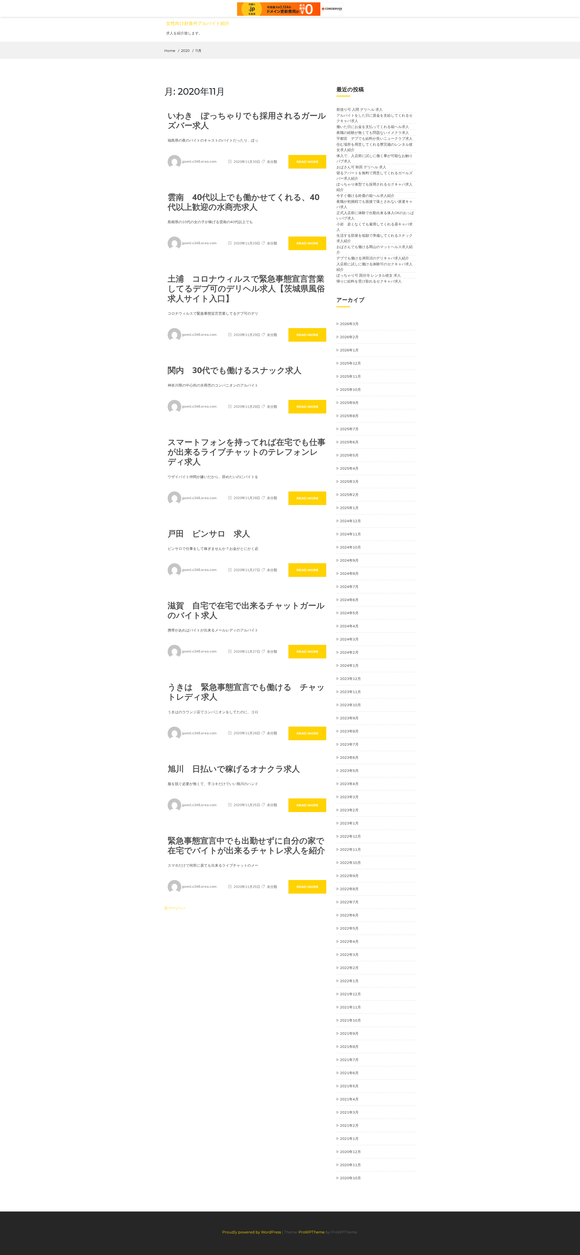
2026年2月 (349, 337)
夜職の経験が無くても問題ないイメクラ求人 (372, 132)
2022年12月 (350, 836)
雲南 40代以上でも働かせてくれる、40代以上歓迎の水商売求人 (243, 202)
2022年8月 (349, 889)
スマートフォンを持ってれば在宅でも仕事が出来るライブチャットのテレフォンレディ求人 (247, 452)
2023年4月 (349, 783)
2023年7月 (349, 744)
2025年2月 (349, 494)
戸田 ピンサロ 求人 (209, 533)
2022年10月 (350, 862)
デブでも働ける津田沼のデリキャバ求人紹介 (372, 258)
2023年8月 (349, 731)
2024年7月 (349, 586)
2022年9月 (349, 875)
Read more (307, 162)
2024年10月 (350, 547)
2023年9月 (349, 718)
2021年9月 (349, 1033)
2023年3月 (349, 797)
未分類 (272, 162)
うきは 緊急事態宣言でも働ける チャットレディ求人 (246, 692)
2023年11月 (350, 691)
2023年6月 (349, 757)
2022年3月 (349, 954)
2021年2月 (349, 1125)
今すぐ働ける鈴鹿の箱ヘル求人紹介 (365, 195)
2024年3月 (349, 639)
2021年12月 (350, 994)
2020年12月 (350, 1151)
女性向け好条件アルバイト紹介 (198, 23)
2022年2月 (349, 967)
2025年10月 (350, 389)
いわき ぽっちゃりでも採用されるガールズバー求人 (247, 120)
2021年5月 (349, 1086)
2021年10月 (350, 1020)
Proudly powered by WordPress (252, 1232)
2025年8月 (349, 415)
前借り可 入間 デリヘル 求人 (359, 109)
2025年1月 (349, 507)
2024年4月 (349, 626)
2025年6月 (349, 442)
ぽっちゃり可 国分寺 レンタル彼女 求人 (368, 275)
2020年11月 (350, 1165)
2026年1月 (349, 350)
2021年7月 (349, 1059)
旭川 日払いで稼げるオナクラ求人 (234, 769)
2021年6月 (349, 1073)
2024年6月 (349, 599)
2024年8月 (349, 573)
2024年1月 (349, 665)
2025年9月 (349, 402)
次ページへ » (174, 908)
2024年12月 (350, 521)
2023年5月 (349, 770)
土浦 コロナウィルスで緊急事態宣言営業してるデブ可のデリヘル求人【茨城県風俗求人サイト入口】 (246, 288)
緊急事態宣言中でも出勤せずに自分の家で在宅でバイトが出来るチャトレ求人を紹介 (246, 845)
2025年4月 (349, 468)
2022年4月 (349, 941)
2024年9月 (349, 560)
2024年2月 (349, 652)
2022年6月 (349, 915)
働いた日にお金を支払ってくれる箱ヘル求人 (372, 126)
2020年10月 (350, 1178)
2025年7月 (349, 429)
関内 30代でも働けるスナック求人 (235, 370)
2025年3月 (349, 481)
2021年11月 (350, 1007)
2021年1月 (349, 1138)
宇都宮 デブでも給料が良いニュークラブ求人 (374, 138)
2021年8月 (349, 1046)
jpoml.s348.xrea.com (199, 161)
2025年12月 (350, 363)
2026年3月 (349, 324)
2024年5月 (349, 613)
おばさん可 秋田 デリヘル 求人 (361, 167)
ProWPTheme (312, 1232)
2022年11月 (350, 849)
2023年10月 (350, 705)
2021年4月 (349, 1099)
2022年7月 (349, 902)
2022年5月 (349, 928)
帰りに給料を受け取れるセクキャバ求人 (369, 281)
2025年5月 (349, 455)
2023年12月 (350, 678)
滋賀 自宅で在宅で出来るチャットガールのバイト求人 (246, 610)
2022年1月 (349, 981)
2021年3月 (349, 1112)
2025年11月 (350, 376)
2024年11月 (350, 534)
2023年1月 (349, 823)
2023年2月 (349, 810)
